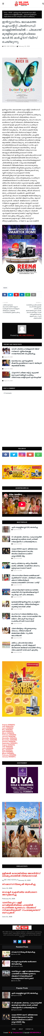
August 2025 (8, 745)
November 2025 (9, 740)
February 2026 (9, 735)
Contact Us (29, 1029)
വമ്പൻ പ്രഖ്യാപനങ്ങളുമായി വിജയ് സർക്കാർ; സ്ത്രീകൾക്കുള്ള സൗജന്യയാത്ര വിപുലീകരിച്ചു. (25, 351)
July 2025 (7, 746)
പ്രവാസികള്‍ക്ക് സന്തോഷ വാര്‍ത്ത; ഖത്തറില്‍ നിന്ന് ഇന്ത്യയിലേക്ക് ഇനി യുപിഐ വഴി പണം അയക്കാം (25, 592)
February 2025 (9, 755)
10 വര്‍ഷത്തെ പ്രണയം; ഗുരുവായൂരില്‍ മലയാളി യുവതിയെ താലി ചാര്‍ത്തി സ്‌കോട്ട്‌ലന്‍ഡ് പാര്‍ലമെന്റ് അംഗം (26, 539)
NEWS (10, 12)
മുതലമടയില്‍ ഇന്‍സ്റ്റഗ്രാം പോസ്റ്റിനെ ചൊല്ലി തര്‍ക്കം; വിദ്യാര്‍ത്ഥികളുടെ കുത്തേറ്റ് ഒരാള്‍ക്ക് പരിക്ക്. (25, 604)
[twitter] (13, 455)
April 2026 (7, 731)
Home (5, 12)
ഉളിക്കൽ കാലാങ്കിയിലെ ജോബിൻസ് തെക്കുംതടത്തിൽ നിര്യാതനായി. (21, 874)
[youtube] (30, 455)
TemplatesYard (17, 1032)
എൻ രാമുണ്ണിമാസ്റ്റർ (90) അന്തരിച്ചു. (24, 527)
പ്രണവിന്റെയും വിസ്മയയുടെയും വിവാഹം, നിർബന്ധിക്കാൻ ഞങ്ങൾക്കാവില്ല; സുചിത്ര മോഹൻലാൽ (24, 632)
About (21, 1029)
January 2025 (8, 757)
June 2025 (7, 748)
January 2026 (8, 736)
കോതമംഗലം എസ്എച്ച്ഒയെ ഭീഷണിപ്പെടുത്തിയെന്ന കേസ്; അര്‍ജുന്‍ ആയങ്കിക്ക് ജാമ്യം (26, 363)
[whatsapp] (38, 455)
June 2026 (7, 728)
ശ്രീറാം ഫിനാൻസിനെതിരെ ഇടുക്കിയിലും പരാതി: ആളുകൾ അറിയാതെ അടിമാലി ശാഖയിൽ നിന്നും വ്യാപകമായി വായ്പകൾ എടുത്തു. (26, 646)
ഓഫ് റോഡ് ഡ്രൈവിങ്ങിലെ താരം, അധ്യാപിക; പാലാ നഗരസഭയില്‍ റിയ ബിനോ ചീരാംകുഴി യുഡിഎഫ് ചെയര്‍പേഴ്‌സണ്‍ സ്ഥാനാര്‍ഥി (26, 617)
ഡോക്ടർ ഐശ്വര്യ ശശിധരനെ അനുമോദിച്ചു (23, 963)
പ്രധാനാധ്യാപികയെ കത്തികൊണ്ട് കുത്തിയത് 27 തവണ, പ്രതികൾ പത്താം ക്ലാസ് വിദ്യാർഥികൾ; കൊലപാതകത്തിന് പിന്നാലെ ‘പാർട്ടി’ (26, 579)
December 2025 (9, 738)
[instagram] (22, 455)
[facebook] (5, 455)
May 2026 (7, 730)
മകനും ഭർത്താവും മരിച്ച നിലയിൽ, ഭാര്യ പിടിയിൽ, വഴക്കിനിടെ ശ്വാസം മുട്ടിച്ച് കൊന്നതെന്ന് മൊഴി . (25, 565)
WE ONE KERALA (10, 46)
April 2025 (7, 751)
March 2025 (8, 753)
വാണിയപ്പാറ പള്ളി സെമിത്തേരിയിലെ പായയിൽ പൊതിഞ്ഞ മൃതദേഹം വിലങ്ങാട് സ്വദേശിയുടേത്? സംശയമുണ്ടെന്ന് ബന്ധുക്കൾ (21, 907)
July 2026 (8, 726)
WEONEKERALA (35, 1032)
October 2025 (8, 741)
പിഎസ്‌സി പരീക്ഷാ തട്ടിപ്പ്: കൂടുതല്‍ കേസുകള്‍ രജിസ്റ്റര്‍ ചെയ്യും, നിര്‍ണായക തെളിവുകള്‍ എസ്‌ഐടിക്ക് (26, 375)
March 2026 (8, 733)
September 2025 (9, 743)
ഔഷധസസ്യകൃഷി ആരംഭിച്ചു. (19, 884)
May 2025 (7, 750)
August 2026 (8, 725)
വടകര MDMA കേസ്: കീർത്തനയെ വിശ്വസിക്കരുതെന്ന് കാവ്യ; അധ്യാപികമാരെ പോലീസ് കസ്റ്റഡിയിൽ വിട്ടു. (24, 552)
